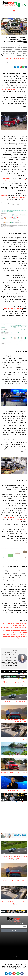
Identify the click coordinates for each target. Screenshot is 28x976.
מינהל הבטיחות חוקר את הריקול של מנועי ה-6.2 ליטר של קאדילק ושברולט (14, 902)
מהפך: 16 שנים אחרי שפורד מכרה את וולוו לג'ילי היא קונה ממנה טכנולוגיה (14, 857)
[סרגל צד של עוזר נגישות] (1, 55)
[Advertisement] (14, 818)
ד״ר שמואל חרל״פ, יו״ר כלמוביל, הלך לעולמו (17, 790)
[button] (14, 11)
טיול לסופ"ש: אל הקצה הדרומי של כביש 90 (18, 756)
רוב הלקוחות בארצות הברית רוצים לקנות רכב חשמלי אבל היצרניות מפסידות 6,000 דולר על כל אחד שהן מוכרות (15, 40)
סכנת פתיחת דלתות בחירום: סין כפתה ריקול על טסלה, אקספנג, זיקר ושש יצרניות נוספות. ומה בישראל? (15, 720)
